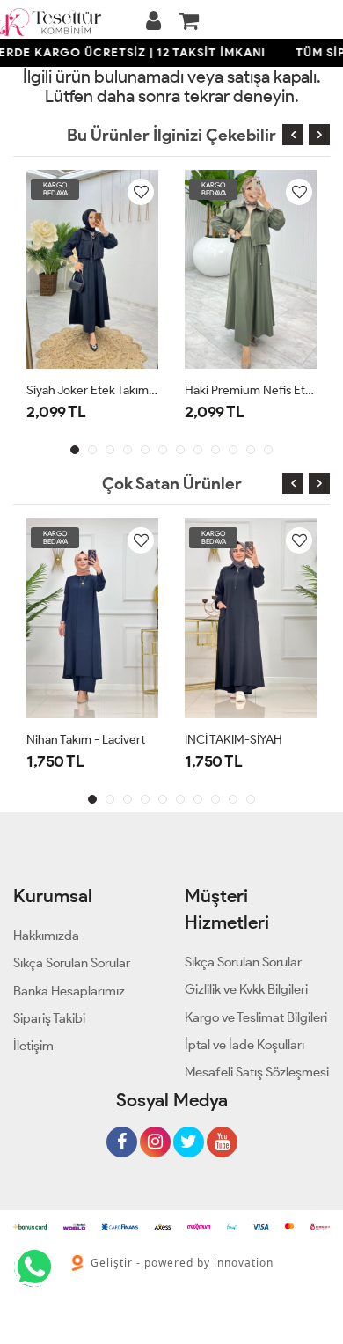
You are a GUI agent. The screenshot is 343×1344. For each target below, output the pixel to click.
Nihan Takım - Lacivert (85, 739)
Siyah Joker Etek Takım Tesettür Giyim (92, 390)
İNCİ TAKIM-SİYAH (233, 739)
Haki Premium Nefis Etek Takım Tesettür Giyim (251, 390)
